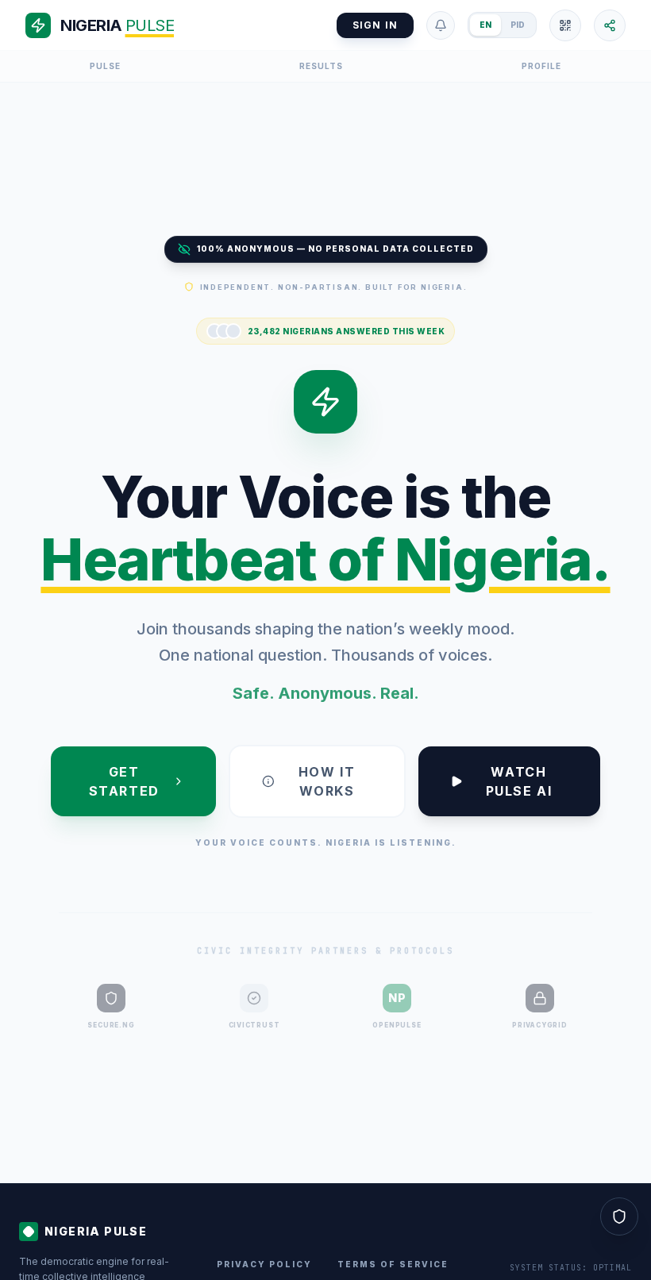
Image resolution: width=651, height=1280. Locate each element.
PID (517, 24)
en (485, 24)
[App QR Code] (565, 25)
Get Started (124, 781)
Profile (541, 66)
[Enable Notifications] (440, 25)
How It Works (327, 781)
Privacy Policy (264, 1264)
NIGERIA (117, 25)
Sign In (375, 25)
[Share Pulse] (610, 25)
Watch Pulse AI (519, 781)
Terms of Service (393, 1264)
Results (321, 66)
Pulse (105, 66)
